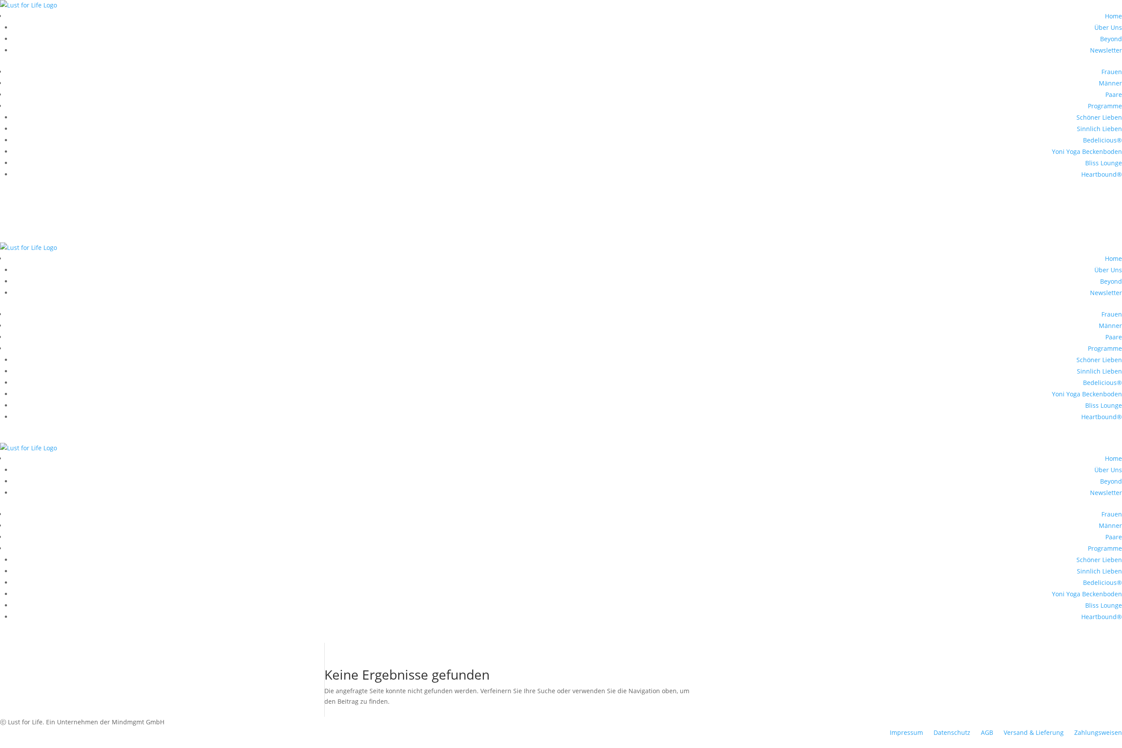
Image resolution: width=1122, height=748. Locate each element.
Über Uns (1108, 27)
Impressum (906, 732)
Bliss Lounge (1103, 163)
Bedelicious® (1102, 140)
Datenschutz (952, 732)
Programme (1105, 106)
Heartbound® (1101, 174)
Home (1113, 16)
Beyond (1111, 39)
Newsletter (1106, 50)
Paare (1113, 94)
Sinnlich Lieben (1099, 129)
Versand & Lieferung (1034, 732)
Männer (1110, 83)
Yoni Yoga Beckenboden (1087, 151)
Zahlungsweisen (1098, 732)
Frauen (1111, 72)
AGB (987, 732)
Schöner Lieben (1099, 117)
